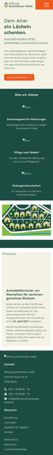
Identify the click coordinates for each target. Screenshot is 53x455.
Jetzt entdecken (17, 77)
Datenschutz (11, 439)
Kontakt (8, 432)
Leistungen (10, 422)
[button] (46, 4)
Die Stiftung (10, 417)
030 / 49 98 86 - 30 (19, 389)
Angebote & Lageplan (16, 427)
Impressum (10, 444)
